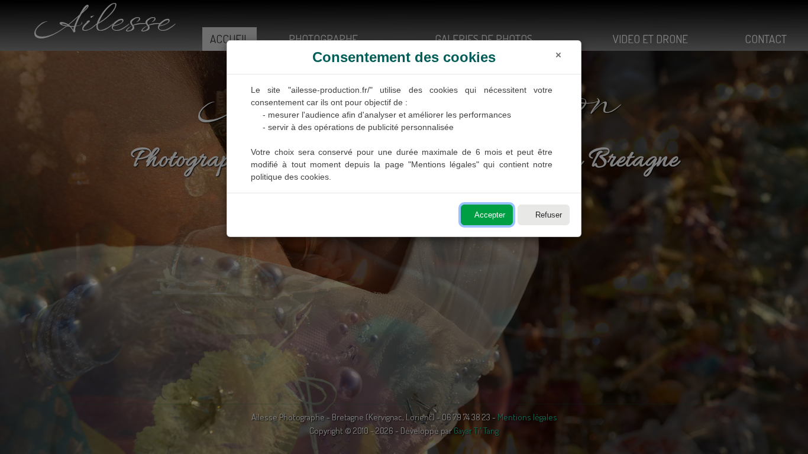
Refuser (548, 214)
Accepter (489, 214)
